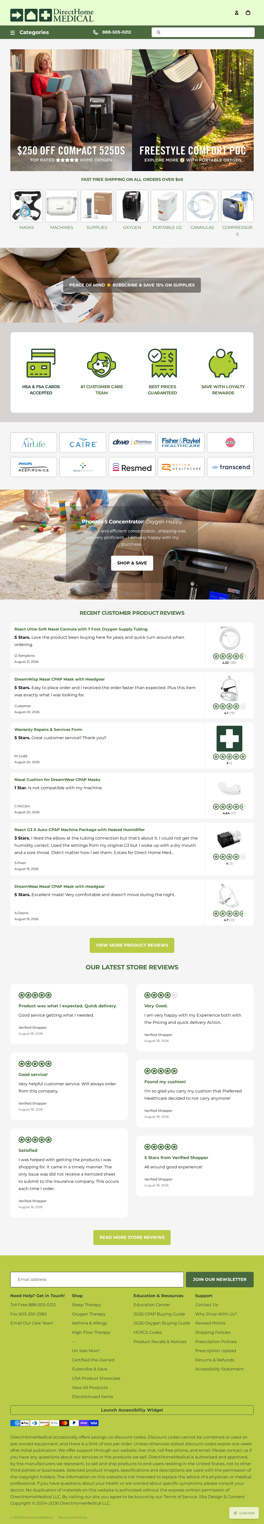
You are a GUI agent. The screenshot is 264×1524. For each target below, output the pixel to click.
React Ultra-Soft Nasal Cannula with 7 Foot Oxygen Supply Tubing (81, 629)
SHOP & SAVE (132, 563)
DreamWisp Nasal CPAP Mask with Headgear (59, 679)
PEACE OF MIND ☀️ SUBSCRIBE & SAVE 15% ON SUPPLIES (132, 285)
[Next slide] (258, 544)
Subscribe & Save (89, 1369)
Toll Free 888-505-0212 (33, 1304)
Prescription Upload (215, 1350)
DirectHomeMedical (37, 1517)
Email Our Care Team (31, 1323)
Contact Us (206, 1304)
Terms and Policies (72, 1517)
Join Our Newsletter (219, 1279)
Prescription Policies (216, 1341)
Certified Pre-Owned (93, 1360)
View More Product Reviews (132, 945)
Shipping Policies (212, 1332)
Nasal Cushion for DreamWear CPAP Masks (57, 779)
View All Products (90, 1387)
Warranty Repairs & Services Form (48, 729)
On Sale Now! (85, 1350)
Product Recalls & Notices (160, 1341)
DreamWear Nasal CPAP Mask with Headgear (59, 886)
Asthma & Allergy (89, 1323)
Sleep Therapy (86, 1304)
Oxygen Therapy (89, 1314)
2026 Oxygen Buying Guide (162, 1323)
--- (74, 1341)
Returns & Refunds (214, 1360)
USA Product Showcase (96, 1378)
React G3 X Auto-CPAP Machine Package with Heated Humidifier (79, 829)
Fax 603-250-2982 (28, 1314)
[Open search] (203, 32)
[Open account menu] (236, 12)
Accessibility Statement (219, 1369)
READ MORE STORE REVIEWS (132, 1237)
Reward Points (210, 1323)
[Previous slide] (6, 544)
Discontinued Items (92, 1396)
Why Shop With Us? (216, 1314)
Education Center (152, 1304)
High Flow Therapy (91, 1332)
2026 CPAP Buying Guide (159, 1314)
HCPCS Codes (148, 1332)
